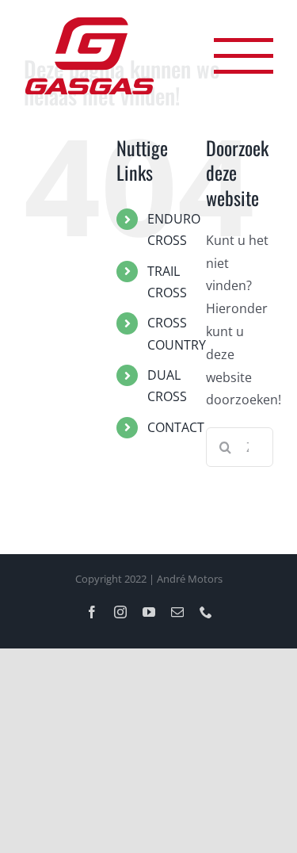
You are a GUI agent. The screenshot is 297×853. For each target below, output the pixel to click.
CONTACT (175, 427)
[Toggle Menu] (243, 56)
